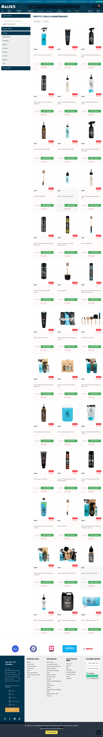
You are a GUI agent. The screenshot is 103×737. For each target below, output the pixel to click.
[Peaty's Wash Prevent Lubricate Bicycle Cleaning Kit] (44, 554)
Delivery (29, 662)
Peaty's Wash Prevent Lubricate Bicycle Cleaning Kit (43, 574)
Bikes (2, 11)
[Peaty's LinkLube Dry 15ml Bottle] (67, 177)
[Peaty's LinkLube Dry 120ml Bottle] (67, 130)
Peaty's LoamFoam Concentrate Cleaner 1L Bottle (43, 527)
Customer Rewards (51, 668)
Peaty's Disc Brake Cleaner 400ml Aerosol (42, 291)
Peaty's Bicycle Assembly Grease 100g (67, 55)
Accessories (49, 11)
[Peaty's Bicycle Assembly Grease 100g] (67, 36)
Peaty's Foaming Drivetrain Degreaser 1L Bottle (90, 55)
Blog (67, 668)
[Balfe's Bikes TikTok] (19, 719)
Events (48, 683)
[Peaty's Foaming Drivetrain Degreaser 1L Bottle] (91, 36)
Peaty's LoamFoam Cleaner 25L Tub (89, 620)
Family (13, 704)
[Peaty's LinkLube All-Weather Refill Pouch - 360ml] (91, 413)
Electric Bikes (9, 11)
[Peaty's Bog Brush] (67, 271)
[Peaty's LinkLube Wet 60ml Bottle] (44, 130)
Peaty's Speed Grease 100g (40, 337)
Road (13, 691)
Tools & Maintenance (59, 11)
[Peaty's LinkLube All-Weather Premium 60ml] (91, 177)
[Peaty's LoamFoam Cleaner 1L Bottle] (44, 36)
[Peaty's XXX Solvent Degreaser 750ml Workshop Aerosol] (67, 460)
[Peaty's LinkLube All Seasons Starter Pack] (67, 366)
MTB (13, 694)
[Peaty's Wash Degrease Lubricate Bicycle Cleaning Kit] (44, 366)
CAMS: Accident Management (54, 681)
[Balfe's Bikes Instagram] (5, 719)
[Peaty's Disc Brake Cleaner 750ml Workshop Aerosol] (67, 224)
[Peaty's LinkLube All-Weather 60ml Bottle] (44, 601)
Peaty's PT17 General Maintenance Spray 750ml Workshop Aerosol (91, 291)
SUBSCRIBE (12, 710)
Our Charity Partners (71, 672)
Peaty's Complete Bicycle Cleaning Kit (67, 573)
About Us (68, 665)
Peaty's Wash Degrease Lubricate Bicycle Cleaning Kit (44, 385)
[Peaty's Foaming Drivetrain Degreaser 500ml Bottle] (91, 130)
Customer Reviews (70, 674)
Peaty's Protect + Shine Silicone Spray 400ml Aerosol (43, 103)
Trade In (49, 687)
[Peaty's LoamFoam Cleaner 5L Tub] (67, 413)
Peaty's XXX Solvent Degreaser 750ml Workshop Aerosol (67, 479)
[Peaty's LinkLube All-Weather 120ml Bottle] (91, 83)
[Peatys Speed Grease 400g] (44, 460)
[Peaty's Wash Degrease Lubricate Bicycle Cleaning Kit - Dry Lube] (91, 507)
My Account (69, 663)
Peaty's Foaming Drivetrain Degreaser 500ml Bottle (90, 150)
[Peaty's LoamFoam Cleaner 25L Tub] (91, 601)
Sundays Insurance (51, 674)
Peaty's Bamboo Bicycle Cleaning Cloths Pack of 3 (67, 338)
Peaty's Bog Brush (62, 290)
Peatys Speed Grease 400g (40, 479)
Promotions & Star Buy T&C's (54, 666)
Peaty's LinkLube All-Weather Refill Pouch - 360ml (91, 432)
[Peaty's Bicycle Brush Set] (91, 318)
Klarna (48, 672)
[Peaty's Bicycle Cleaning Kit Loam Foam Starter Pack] (91, 366)
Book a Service (50, 662)
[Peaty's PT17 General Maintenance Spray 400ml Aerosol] (44, 224)
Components (40, 11)
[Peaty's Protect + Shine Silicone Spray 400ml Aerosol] (44, 83)
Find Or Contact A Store (93, 668)
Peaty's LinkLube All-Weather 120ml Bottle (89, 103)
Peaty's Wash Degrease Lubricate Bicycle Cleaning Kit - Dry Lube (91, 527)
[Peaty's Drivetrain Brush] (44, 177)
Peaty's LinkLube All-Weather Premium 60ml (90, 197)
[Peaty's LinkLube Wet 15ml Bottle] (91, 554)
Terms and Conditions (32, 672)
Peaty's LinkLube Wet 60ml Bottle (42, 149)
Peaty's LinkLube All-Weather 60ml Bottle (43, 620)
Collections (68, 678)
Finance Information (31, 666)
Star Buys (49, 679)
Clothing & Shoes (18, 11)
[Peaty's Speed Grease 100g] (44, 318)
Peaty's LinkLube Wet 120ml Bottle (42, 432)
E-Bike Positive (50, 685)
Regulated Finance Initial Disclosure (52, 694)
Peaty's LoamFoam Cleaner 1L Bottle (42, 55)
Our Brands (69, 670)
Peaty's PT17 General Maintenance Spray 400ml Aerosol (44, 244)
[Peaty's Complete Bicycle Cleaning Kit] (67, 554)
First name (7, 669)
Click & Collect (30, 664)
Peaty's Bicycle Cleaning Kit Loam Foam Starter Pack (90, 385)
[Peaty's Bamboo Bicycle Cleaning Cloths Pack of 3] (67, 318)
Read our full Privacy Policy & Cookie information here (51, 728)
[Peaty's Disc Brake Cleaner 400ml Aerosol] (44, 271)
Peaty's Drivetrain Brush (39, 196)
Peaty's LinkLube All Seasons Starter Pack (66, 385)
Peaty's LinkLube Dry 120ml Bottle (66, 149)
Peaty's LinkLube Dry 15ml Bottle (65, 196)
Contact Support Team (93, 663)
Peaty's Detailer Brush (86, 243)
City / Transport (15, 701)
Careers (68, 676)
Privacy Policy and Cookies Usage (33, 675)
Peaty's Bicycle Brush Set (87, 337)
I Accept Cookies (51, 732)
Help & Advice (98, 11)
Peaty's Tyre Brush (62, 526)
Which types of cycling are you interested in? (12, 686)
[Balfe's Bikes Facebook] (10, 719)
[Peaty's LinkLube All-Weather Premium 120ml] (67, 83)
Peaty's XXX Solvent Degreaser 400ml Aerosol (90, 479)
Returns (29, 670)
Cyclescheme (30, 668)
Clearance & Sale (77, 11)
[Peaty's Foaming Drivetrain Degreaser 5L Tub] (67, 601)
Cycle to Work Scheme (52, 664)
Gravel (13, 697)
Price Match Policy (51, 676)
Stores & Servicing (90, 11)
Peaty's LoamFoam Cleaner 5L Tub (66, 432)
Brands (69, 11)
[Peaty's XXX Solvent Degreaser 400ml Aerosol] (91, 460)
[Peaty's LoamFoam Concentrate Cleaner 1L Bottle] (44, 507)
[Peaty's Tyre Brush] (67, 507)
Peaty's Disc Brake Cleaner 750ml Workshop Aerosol (66, 244)
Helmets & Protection (30, 11)
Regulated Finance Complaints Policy (54, 690)
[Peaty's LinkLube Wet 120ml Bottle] (44, 413)
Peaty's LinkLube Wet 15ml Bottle (89, 573)
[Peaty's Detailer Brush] (91, 224)
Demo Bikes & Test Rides (53, 670)
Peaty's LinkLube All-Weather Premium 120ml (67, 103)
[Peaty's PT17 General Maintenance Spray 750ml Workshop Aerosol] (91, 271)
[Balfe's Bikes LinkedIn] (14, 719)
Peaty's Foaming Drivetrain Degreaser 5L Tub (67, 621)
